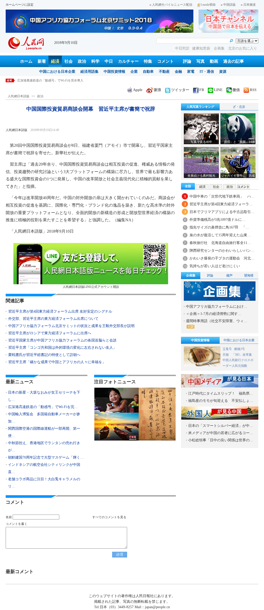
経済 (55, 61)
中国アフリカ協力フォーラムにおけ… (216, 306)
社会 (68, 61)
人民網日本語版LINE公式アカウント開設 (91, 287)
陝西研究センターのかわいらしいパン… (221, 251)
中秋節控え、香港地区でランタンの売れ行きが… (44, 446)
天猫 (225, 354)
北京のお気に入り (242, 48)
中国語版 (229, 4)
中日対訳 (182, 48)
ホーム (26, 61)
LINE (218, 90)
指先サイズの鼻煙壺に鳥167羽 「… (219, 227)
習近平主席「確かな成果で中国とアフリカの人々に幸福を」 (57, 362)
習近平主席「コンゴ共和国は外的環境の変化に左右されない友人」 (62, 347)
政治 (82, 61)
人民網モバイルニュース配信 (172, 4)
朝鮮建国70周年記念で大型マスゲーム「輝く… (46, 457)
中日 (109, 61)
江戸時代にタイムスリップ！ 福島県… (220, 393)
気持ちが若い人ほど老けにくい (214, 266)
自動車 (148, 72)
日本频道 (249, 4)
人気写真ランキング (200, 107)
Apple (137, 90)
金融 (178, 72)
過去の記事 (233, 61)
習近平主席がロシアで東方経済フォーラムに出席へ (49, 333)
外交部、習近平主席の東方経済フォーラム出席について (53, 319)
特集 (148, 61)
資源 (222, 72)
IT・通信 (207, 72)
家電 (190, 72)
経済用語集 (89, 72)
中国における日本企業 (57, 72)
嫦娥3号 (239, 349)
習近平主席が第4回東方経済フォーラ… (221, 204)
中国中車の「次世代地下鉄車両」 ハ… (221, 196)
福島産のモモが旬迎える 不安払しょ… (220, 401)
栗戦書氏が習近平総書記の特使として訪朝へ (44, 355)
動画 (214, 61)
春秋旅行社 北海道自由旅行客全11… (220, 243)
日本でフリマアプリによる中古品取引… (221, 212)
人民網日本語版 (18, 96)
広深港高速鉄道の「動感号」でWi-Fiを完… (43, 407)
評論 (187, 61)
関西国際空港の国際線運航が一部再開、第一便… (44, 432)
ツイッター (180, 90)
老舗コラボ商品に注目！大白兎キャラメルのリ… (44, 482)
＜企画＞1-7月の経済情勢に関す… (213, 314)
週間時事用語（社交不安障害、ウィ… (216, 321)
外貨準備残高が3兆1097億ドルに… (217, 220)
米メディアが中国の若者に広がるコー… (220, 433)
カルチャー (128, 61)
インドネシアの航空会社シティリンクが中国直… (44, 468)
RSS (253, 90)
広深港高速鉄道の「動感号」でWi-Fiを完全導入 (50, 80)
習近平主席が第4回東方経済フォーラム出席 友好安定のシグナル (60, 311)
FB (201, 90)
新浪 (157, 90)
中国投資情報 (114, 72)
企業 (134, 72)
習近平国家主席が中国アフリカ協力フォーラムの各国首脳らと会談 (62, 340)
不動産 (164, 72)
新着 (42, 61)
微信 (236, 90)
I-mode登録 (208, 4)
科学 (95, 61)
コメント (165, 61)
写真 (200, 61)
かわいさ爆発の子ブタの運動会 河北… (221, 258)
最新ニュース (20, 381)
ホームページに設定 (20, 4)
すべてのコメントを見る (109, 517)
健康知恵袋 (201, 48)
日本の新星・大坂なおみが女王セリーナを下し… (44, 396)
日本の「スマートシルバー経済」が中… (220, 426)
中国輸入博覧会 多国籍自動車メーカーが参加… (44, 417)
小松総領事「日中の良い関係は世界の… (220, 440)
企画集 (220, 48)
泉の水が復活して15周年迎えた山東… (220, 235)
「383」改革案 (242, 354)
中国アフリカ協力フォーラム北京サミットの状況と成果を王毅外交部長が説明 (71, 326)
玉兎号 (227, 349)
